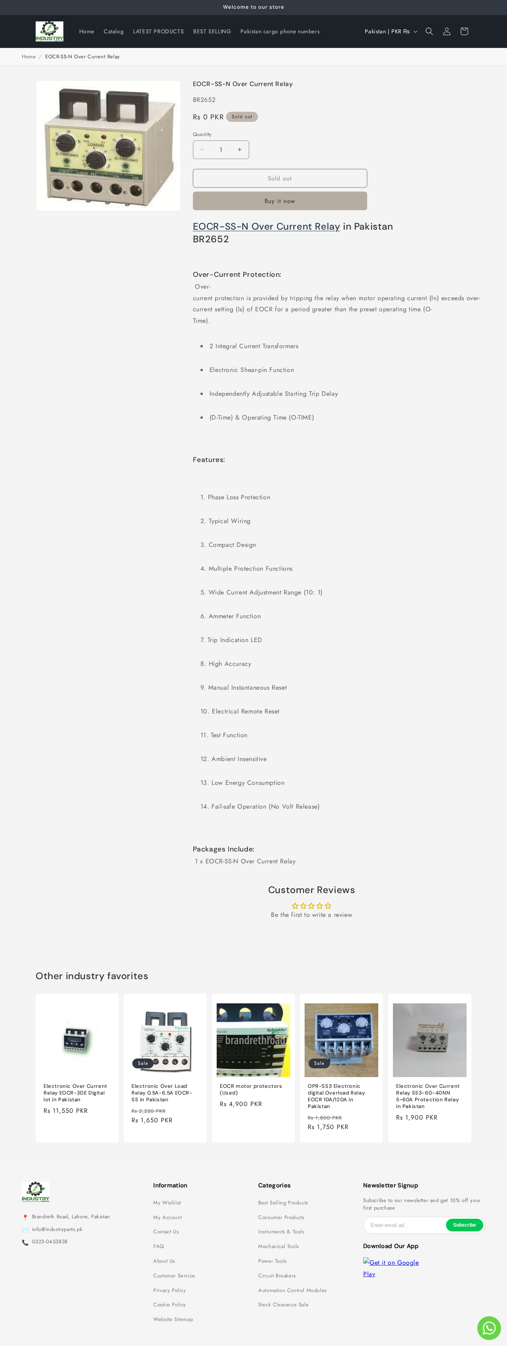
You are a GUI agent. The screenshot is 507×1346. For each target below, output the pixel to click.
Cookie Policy (169, 1304)
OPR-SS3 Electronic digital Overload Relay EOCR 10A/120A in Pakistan (336, 1096)
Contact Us (166, 1231)
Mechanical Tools (278, 1246)
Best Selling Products (283, 1202)
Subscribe (464, 1225)
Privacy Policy (169, 1290)
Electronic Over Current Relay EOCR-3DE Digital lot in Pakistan (75, 1093)
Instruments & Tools (281, 1231)
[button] (429, 31)
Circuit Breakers (277, 1275)
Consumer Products (281, 1217)
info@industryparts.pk (57, 1229)
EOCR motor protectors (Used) (251, 1090)
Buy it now (280, 201)
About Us (164, 1261)
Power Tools (272, 1261)
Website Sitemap (173, 1319)
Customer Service (174, 1275)
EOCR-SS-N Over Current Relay (267, 226)
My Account (167, 1217)
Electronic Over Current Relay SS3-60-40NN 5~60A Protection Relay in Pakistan (428, 1096)
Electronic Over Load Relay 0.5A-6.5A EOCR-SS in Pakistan (162, 1093)
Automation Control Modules (292, 1290)
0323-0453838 (50, 1241)
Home (29, 56)
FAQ (158, 1246)
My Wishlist (167, 1202)
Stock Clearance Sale (283, 1304)
